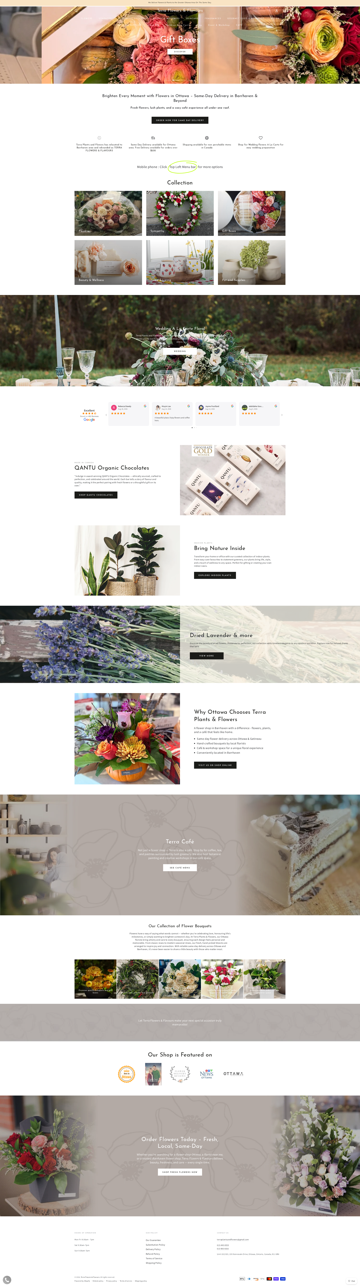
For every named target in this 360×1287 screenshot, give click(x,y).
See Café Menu (180, 868)
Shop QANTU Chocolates (96, 495)
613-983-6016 (223, 1248)
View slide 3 (184, 78)
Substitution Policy (155, 1244)
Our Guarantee (153, 1240)
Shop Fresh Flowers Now (179, 1172)
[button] (76, 11)
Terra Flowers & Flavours (90, 1277)
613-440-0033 (223, 1245)
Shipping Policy (154, 1262)
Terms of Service (154, 1258)
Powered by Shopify (82, 1281)
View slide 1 (167, 78)
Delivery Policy (153, 1249)
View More (206, 656)
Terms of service (126, 1281)
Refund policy (98, 1281)
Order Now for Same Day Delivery (180, 120)
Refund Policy (153, 1253)
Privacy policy (111, 1281)
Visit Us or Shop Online (215, 765)
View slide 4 (192, 78)
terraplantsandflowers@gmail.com (233, 1239)
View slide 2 (175, 78)
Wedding (180, 351)
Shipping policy (141, 1281)
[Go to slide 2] (194, 427)
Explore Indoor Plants (215, 575)
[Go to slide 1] (192, 427)
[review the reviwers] (145, 406)
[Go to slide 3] (196, 427)
